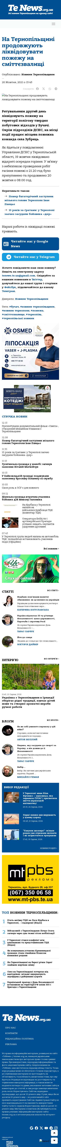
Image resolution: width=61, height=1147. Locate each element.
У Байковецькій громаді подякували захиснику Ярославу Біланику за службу (27, 477)
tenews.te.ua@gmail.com (18, 275)
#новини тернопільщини (37, 306)
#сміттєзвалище (13, 314)
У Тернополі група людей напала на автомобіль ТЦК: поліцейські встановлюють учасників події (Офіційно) (30, 539)
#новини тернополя (15, 310)
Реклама (11, 1044)
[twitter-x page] (41, 1128)
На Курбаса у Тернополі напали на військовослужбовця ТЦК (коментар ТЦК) (37, 508)
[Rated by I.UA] (49, 1141)
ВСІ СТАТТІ (53, 590)
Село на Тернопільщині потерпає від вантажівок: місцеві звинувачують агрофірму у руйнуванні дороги (27, 974)
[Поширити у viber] (50, 89)
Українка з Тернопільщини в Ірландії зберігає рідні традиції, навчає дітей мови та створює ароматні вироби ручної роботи (28, 702)
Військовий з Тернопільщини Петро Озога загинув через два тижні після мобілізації (30, 932)
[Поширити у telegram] (56, 89)
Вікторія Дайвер (27, 644)
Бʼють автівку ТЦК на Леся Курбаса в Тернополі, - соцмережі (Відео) (28, 921)
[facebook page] (36, 1128)
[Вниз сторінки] (54, 1141)
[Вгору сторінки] (54, 1133)
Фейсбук (10, 287)
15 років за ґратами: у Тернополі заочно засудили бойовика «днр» (25, 453)
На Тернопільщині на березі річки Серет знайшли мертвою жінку (29, 963)
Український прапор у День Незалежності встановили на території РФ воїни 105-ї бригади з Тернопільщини (30, 984)
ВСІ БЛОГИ (53, 720)
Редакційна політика (19, 1038)
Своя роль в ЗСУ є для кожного (20, 487)
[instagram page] (56, 1128)
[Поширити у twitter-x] (44, 89)
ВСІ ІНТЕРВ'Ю (51, 659)
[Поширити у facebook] (37, 89)
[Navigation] (53, 24)
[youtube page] (46, 1128)
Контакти (11, 1033)
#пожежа (37, 310)
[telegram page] (51, 1128)
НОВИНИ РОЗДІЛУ (48, 848)
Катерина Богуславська (33, 610)
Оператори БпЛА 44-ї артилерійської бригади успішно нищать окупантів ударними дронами (38, 522)
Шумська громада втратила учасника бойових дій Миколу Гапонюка (26, 498)
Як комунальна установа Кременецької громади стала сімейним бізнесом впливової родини (29, 953)
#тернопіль (33, 314)
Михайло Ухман (28, 777)
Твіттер (37, 279)
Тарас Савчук (25, 631)
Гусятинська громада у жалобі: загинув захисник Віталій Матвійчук (27, 465)
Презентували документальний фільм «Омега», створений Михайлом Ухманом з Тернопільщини (30, 429)
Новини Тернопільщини (38, 74)
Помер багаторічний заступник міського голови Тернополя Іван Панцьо (29, 200)
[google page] (31, 1128)
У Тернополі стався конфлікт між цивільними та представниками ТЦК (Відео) (28, 942)
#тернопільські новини (18, 318)
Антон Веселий (27, 739)
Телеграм (8, 291)
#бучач (14, 306)
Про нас (10, 1027)
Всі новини (51, 548)
